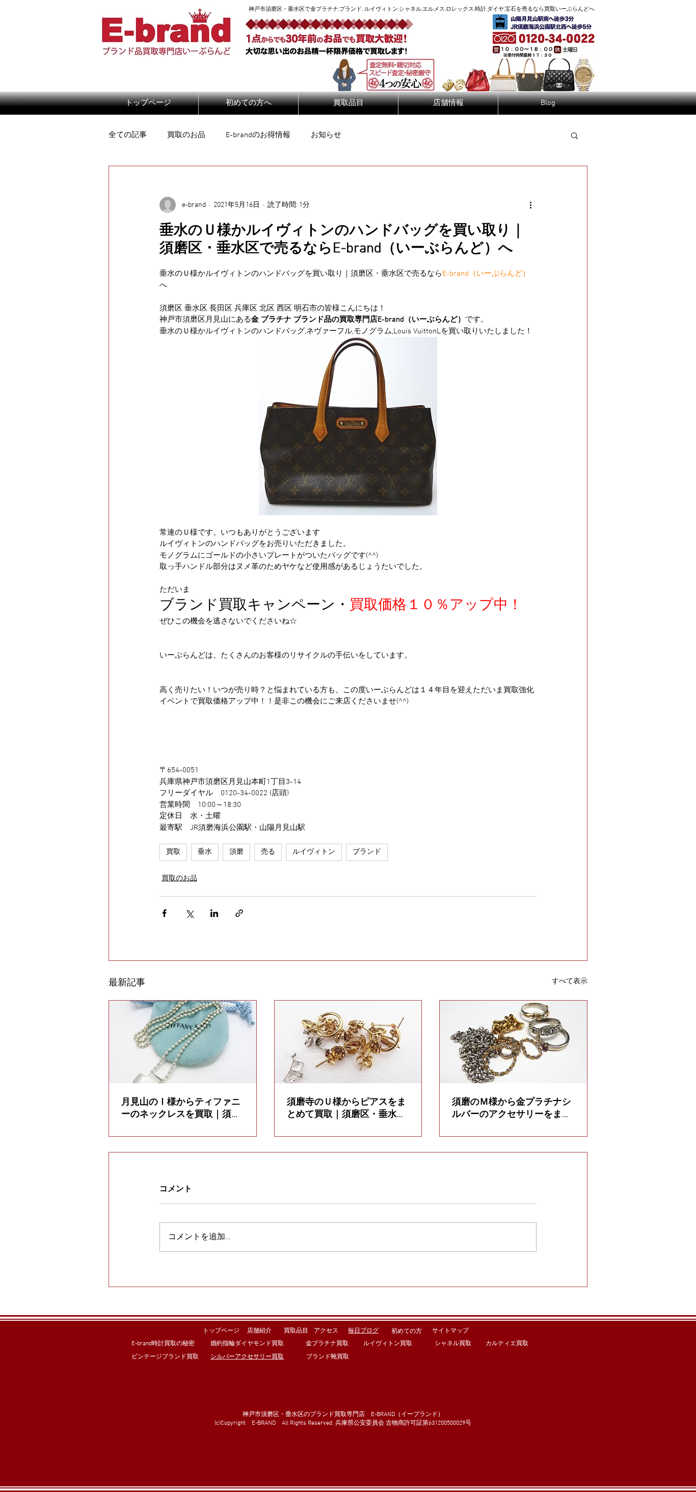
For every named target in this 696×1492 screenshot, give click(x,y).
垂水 (205, 852)
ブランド (367, 852)
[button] (574, 135)
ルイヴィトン (313, 852)
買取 (173, 852)
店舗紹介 (259, 1330)
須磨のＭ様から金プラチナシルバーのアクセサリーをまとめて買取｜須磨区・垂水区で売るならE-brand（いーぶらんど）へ (511, 1108)
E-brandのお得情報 (258, 135)
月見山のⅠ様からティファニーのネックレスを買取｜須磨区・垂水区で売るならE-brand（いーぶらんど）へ (180, 1108)
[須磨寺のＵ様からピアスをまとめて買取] (348, 1042)
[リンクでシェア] (239, 913)
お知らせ (326, 135)
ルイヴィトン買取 (387, 1343)
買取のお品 (186, 135)
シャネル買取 (453, 1343)
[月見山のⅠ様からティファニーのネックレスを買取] (182, 1042)
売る (268, 852)
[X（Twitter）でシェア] (189, 913)
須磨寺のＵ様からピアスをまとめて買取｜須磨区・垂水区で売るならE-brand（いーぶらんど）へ (346, 1108)
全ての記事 (128, 135)
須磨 (236, 852)
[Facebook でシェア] (164, 913)
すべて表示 (569, 981)
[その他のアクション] (530, 205)
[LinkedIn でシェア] (214, 913)
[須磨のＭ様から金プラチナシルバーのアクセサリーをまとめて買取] (513, 1042)
